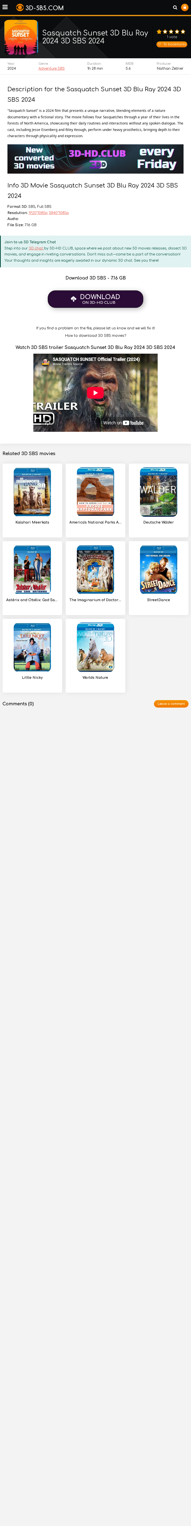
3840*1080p (59, 213)
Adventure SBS (52, 68)
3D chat (36, 248)
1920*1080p (38, 213)
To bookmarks (174, 44)
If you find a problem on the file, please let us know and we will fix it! (95, 328)
